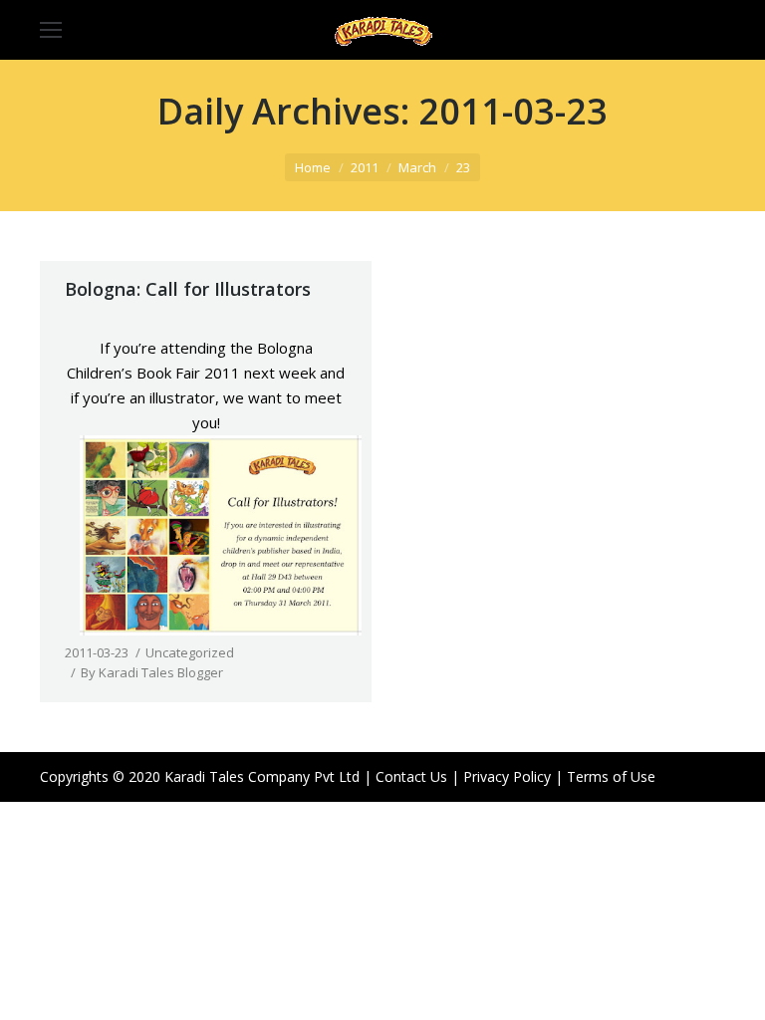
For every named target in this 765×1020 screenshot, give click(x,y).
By (152, 672)
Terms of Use (611, 776)
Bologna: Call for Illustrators (188, 289)
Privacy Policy (507, 776)
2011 (365, 167)
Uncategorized (189, 652)
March (417, 167)
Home (313, 167)
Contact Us (411, 776)
